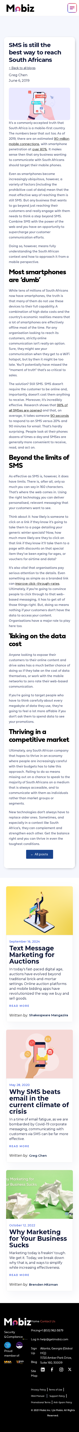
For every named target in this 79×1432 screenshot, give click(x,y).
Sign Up (34, 1351)
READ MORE (19, 1005)
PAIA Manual (37, 1396)
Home (35, 1321)
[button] (72, 8)
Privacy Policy (38, 1389)
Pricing (35, 1330)
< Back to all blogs (22, 68)
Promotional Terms (41, 1402)
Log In (35, 1339)
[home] (19, 8)
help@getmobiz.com (54, 1339)
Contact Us (47, 1321)
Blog (34, 1362)
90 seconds (59, 415)
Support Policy (57, 1396)
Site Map (34, 1373)
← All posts (39, 854)
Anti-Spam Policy (63, 1402)
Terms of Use (55, 1389)
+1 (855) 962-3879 (51, 1330)
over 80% (39, 149)
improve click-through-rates (37, 583)
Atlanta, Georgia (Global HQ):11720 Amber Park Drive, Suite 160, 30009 (56, 1355)
